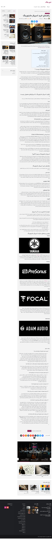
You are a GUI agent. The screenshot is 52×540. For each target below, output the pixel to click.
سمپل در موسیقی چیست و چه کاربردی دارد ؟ (6, 15)
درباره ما (39, 6)
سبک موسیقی (45, 63)
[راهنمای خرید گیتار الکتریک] (36, 507)
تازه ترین (9, 11)
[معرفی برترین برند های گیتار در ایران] (23, 487)
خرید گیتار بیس (23, 519)
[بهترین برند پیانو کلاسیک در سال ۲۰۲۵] (34, 487)
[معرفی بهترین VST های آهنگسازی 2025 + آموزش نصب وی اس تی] (5, 47)
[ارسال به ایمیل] (44, 18)
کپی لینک (29, 430)
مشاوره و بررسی (45, 11)
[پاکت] (23, 436)
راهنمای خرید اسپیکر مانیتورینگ (43, 59)
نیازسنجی (46, 61)
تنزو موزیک (43, 47)
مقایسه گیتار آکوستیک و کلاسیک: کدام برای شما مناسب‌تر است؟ (12, 62)
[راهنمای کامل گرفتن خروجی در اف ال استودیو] (12, 31)
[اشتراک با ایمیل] (21, 436)
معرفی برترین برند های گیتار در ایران (23, 492)
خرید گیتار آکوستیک (22, 515)
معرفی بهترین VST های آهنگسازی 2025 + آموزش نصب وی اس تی (5, 51)
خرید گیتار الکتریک (22, 510)
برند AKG (24, 532)
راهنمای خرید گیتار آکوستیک (21, 516)
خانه (48, 11)
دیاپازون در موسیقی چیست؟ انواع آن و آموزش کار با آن (6, 25)
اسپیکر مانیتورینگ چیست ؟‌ (44, 52)
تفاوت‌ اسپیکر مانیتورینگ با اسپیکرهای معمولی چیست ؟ (40, 53)
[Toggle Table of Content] (47, 51)
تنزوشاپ (24, 505)
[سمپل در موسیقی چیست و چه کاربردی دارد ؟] (12, 16)
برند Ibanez (23, 527)
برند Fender (23, 526)
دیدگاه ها (3, 11)
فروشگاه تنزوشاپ (42, 6)
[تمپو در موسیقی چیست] (12, 36)
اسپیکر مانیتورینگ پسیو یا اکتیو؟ (43, 58)
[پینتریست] (33, 436)
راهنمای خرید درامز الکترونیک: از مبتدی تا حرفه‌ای (5, 61)
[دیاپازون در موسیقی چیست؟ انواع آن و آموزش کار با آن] (12, 26)
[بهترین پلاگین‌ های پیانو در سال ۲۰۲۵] (12, 47)
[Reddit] (31, 436)
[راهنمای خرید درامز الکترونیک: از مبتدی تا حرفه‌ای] (5, 58)
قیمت (46, 64)
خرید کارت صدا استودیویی (21, 511)
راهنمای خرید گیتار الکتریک (21, 518)
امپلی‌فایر (46, 55)
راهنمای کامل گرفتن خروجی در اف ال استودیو (6, 30)
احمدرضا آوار (46, 18)
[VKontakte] (28, 436)
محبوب (14, 11)
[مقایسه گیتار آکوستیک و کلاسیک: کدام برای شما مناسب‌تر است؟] (12, 58)
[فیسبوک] (37, 21)
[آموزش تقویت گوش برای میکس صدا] (28, 512)
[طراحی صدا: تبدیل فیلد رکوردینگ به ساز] (32, 512)
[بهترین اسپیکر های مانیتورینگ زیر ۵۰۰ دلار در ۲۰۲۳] (45, 487)
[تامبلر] (35, 436)
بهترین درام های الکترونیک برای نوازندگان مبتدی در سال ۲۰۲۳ (34, 452)
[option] (34, 451)
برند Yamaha (38, 255)
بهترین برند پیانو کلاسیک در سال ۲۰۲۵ (35, 492)
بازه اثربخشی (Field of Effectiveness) (42, 57)
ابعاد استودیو (45, 62)
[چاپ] (34, 438)
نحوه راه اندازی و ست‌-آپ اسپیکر (43, 65)
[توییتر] (34, 21)
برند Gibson (23, 524)
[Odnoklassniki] (26, 436)
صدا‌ (46, 54)
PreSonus (46, 281)
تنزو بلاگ (48, 6)
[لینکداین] (32, 21)
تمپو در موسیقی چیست (6, 35)
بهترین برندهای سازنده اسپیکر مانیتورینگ (42, 66)
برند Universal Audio (22, 530)
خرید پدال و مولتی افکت (22, 523)
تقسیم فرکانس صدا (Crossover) (43, 56)
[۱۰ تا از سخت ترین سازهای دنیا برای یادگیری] (12, 21)
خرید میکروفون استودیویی (21, 513)
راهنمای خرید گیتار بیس (22, 521)
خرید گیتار (13, 73)
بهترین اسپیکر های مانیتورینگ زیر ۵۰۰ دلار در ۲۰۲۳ (45, 492)
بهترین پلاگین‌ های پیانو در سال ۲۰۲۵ (12, 50)
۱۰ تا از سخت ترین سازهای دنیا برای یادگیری (6, 20)
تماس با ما (35, 6)
